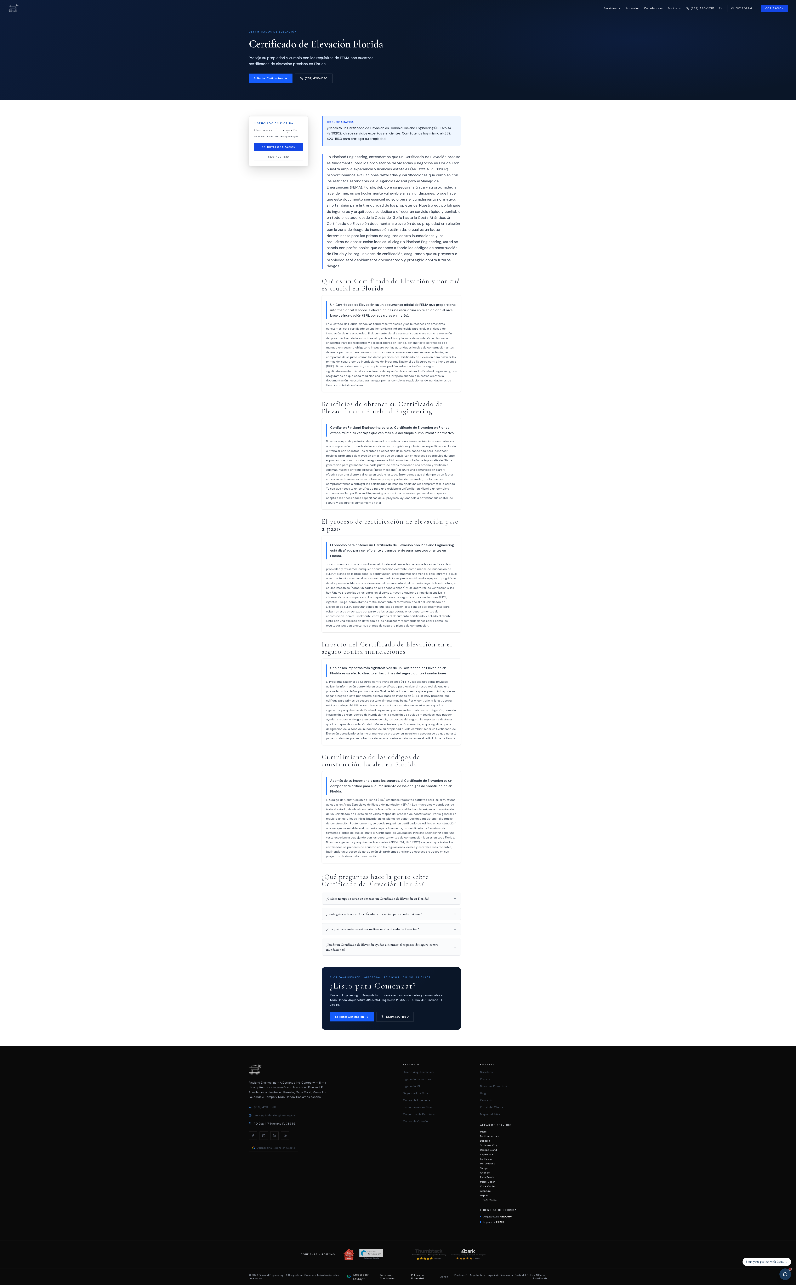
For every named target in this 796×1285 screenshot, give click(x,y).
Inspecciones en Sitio (417, 1107)
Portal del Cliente (492, 1107)
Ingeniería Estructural (417, 1079)
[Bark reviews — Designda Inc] (468, 1251)
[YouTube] (285, 1135)
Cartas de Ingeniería (416, 1100)
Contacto (486, 1100)
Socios (672, 8)
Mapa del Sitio (490, 1114)
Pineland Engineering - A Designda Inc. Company (429, 1255)
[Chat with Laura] (785, 1274)
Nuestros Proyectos (493, 1086)
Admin (444, 1276)
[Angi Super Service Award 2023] (348, 1254)
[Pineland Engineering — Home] (13, 8)
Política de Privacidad (417, 1276)
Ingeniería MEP (412, 1086)
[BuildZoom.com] (371, 1253)
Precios (485, 1079)
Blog (483, 1093)
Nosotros (486, 1072)
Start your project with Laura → (767, 1261)
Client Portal (742, 8)
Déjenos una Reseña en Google (276, 1147)
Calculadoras (653, 8)
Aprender (632, 8)
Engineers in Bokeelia (371, 1258)
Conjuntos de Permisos (419, 1114)
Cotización (774, 8)
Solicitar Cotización (268, 78)
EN (721, 8)
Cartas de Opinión (415, 1121)
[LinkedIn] (274, 1135)
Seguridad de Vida (415, 1093)
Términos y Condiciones (387, 1276)
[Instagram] (264, 1135)
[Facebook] (253, 1135)
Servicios (610, 8)
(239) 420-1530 (316, 78)
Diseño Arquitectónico (418, 1072)
